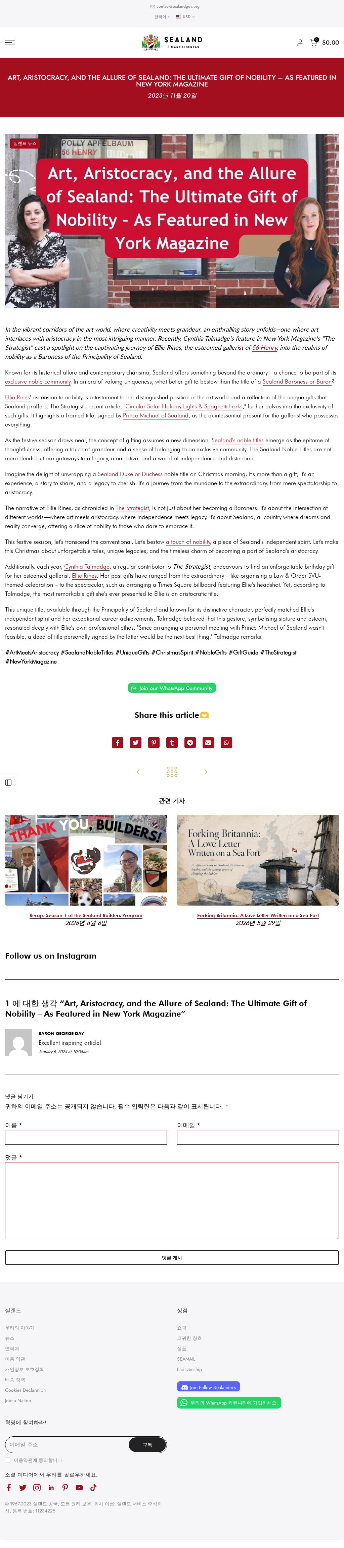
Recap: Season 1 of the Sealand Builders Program (86, 915)
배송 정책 (15, 1379)
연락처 (12, 1348)
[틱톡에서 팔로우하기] (93, 1488)
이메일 (189, 1125)
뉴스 (9, 1338)
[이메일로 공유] (208, 742)
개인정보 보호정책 (24, 1369)
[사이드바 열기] (8, 782)
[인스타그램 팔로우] (37, 1488)
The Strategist (132, 507)
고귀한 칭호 (189, 1338)
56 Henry (264, 347)
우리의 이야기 (20, 1327)
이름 (14, 1125)
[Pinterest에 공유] (154, 742)
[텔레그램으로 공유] (190, 742)
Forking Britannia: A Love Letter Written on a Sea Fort (258, 915)
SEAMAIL (186, 1359)
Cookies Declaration (25, 1390)
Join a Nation (18, 1400)
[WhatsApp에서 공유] (226, 742)
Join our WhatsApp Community (175, 688)
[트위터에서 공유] (135, 742)
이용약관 (23, 1460)
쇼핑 (181, 1327)
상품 (181, 1348)
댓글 (14, 1157)
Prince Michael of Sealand (155, 415)
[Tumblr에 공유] (172, 742)
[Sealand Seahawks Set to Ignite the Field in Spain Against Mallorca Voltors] (138, 772)
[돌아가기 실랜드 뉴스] (172, 772)
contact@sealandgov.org (178, 6)
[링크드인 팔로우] (51, 1488)
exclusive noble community (38, 381)
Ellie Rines (17, 397)
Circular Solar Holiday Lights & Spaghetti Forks (184, 406)
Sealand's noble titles (238, 440)
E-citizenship (189, 1369)
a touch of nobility (188, 541)
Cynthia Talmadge (87, 566)
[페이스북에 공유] (117, 742)
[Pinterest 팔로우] (65, 1488)
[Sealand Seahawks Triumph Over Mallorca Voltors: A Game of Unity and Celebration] (205, 772)
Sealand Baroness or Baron (297, 381)
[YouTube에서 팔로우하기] (79, 1488)
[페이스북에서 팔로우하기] (8, 1488)
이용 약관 (15, 1359)
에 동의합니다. (38, 1460)
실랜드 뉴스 (25, 143)
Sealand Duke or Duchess (130, 473)
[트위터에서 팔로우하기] (23, 1488)
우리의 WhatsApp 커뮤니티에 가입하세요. (233, 1402)
